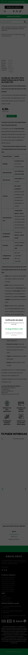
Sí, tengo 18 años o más (14, 329)
